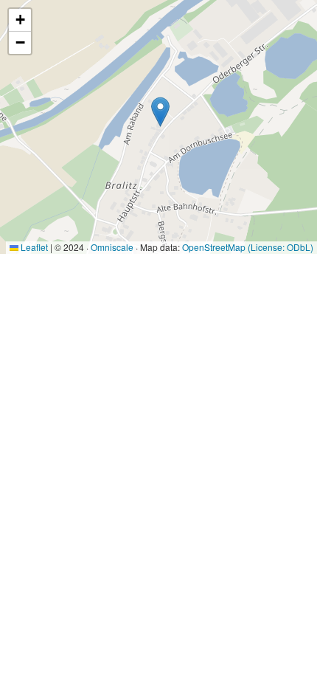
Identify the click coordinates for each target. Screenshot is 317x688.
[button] (160, 112)
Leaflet (33, 247)
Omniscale (112, 247)
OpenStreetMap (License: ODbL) (247, 247)
